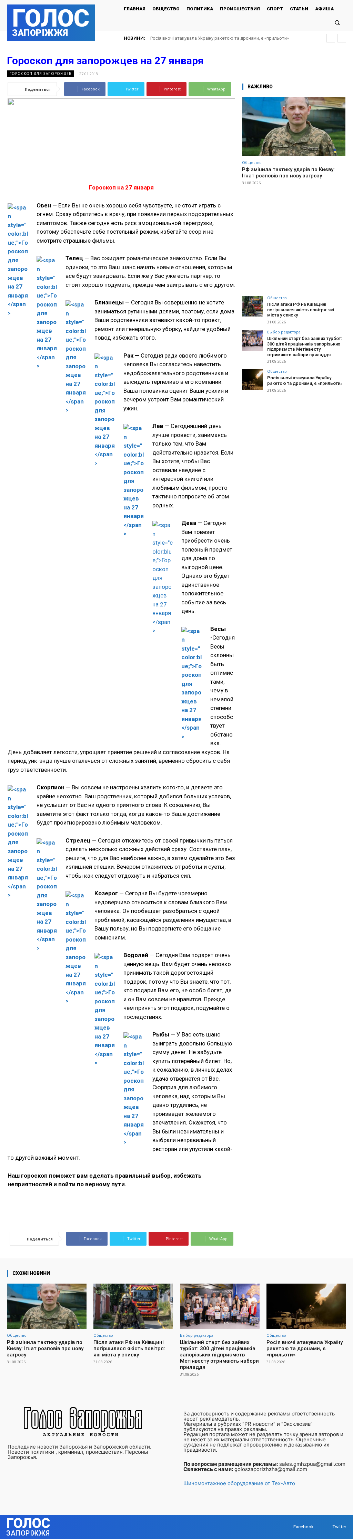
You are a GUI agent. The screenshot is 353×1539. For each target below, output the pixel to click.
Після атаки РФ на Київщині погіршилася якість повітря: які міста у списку (300, 310)
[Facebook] (287, 1527)
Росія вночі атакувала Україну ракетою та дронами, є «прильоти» (219, 38)
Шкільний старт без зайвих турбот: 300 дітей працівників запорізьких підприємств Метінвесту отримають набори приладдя (304, 346)
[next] (341, 38)
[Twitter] (326, 1527)
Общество (252, 162)
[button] (337, 22)
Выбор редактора (284, 332)
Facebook (303, 1526)
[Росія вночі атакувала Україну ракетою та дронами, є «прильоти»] (252, 379)
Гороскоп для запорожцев (40, 73)
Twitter (339, 1526)
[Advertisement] (293, 237)
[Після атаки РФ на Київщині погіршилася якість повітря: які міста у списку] (252, 306)
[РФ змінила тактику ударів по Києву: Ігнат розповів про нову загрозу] (293, 126)
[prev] (330, 38)
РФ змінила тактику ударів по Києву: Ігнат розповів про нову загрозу (288, 172)
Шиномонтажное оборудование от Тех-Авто (239, 1483)
